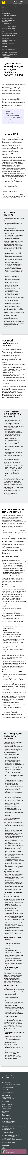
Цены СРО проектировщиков (8, 1098)
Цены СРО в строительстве (7, 1104)
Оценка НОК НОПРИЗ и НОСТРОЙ (9, 26)
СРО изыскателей (5, 1101)
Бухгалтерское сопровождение (8, 1121)
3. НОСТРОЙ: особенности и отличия (11, 115)
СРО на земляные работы (7, 36)
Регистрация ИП (5, 1111)
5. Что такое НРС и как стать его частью (12, 119)
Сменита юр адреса (6, 1115)
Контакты (4, 1148)
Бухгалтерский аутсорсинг (7, 1119)
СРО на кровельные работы (7, 31)
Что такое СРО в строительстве (8, 1128)
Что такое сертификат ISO (7, 25)
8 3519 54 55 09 (5, 1089)
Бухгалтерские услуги (6, 1118)
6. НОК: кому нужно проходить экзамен (12, 122)
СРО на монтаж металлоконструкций (9, 30)
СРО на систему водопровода (8, 43)
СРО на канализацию (6, 47)
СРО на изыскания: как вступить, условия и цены (12, 1139)
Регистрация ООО (5, 1109)
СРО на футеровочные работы (8, 28)
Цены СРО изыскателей (7, 1102)
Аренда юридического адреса (8, 1114)
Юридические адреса (6, 1108)
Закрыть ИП (4, 1112)
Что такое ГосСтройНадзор (7, 18)
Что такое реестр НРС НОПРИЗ (8, 16)
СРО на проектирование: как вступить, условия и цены (13, 1126)
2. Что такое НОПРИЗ (8, 113)
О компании (4, 1147)
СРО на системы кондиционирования (9, 52)
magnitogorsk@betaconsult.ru (8, 1087)
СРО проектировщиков (6, 1097)
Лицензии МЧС (5, 1117)
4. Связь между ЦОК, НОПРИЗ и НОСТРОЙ (13, 117)
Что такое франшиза (6, 57)
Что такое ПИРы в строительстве (9, 15)
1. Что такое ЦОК (7, 111)
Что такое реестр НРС (6, 23)
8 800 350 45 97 (8, 1078)
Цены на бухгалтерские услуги (8, 1122)
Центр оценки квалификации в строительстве (11, 1135)
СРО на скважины (5, 38)
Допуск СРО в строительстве (8, 11)
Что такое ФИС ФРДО (6, 13)
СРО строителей (5, 1100)
